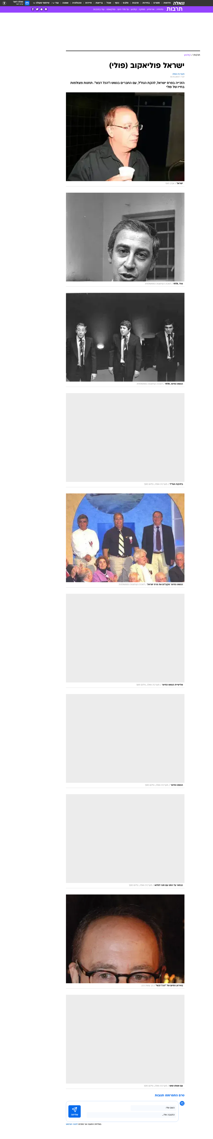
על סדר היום (123, 10)
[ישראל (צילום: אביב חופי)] (125, 139)
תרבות (135, 3)
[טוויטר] (37, 9)
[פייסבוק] (33, 9)
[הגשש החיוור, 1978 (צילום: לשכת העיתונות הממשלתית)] (125, 340)
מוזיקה (142, 10)
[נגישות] (4, 3)
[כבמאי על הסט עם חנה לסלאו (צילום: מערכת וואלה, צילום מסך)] (125, 841)
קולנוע (134, 10)
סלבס (125, 3)
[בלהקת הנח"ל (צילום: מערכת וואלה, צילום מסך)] (125, 440)
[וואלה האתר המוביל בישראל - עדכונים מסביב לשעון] (178, 3)
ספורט (156, 3)
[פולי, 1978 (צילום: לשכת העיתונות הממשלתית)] (125, 240)
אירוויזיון (150, 10)
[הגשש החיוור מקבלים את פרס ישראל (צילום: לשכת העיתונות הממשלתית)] (125, 540)
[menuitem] (165, 3)
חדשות (167, 3)
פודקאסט (110, 10)
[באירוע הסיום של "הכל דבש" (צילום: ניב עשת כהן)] (125, 941)
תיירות (88, 3)
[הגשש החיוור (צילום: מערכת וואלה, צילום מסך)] (125, 741)
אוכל (108, 3)
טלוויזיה (159, 10)
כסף (117, 3)
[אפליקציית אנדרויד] (46, 9)
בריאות (99, 3)
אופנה (65, 3)
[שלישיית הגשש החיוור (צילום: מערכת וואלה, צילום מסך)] (125, 641)
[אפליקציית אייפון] (42, 9)
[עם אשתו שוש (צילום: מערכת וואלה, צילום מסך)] (125, 1042)
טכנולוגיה (77, 3)
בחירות (146, 3)
